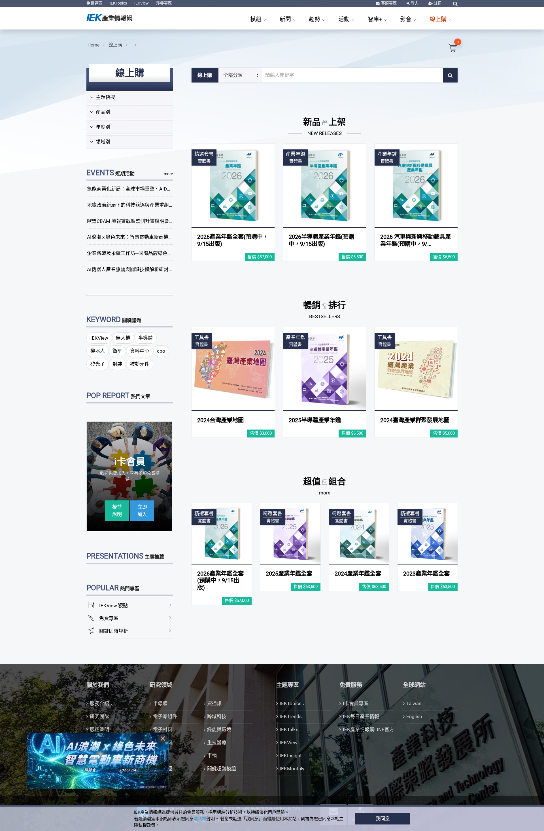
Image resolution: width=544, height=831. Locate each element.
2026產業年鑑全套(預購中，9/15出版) (220, 580)
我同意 (382, 818)
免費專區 (94, 3)
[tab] (129, 97)
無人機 (123, 338)
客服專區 (388, 3)
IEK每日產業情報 (361, 716)
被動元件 (139, 364)
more (168, 174)
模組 (256, 19)
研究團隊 (99, 716)
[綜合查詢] (455, 4)
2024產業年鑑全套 (358, 573)
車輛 (212, 755)
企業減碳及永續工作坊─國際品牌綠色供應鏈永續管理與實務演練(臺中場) (165, 253)
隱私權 (200, 818)
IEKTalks (289, 729)
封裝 (117, 364)
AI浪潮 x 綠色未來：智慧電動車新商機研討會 (135, 237)
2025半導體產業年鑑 (315, 420)
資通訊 (214, 703)
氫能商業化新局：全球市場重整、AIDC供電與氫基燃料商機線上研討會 (162, 189)
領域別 (102, 142)
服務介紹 (99, 703)
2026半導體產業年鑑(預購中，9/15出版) (321, 240)
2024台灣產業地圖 (220, 420)
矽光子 (97, 364)
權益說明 (117, 510)
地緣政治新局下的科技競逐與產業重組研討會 (135, 205)
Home (93, 45)
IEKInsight (291, 755)
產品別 (102, 112)
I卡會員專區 (355, 703)
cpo (161, 351)
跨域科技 (216, 716)
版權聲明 (99, 729)
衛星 (117, 351)
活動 (344, 19)
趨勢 (315, 19)
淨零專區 (164, 3)
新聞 (286, 19)
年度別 (102, 127)
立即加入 (142, 510)
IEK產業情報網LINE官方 (368, 729)
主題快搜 (105, 97)
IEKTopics (118, 3)
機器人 (97, 351)
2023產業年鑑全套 (426, 573)
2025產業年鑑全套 (289, 573)
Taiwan (413, 703)
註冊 (437, 3)
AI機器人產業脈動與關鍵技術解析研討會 (130, 269)
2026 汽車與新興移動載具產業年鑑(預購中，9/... (415, 240)
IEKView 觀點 (113, 605)
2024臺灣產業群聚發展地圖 (414, 420)
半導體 (145, 338)
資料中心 (139, 351)
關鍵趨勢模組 (221, 768)
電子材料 (162, 729)
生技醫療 (216, 742)
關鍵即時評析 (113, 631)
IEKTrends (291, 716)
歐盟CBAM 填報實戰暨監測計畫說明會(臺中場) (137, 221)
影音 (406, 19)
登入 (414, 3)
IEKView (141, 3)
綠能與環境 (219, 729)
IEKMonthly (292, 768)
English (414, 716)
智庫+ (376, 19)
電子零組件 (165, 716)
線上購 (439, 19)
